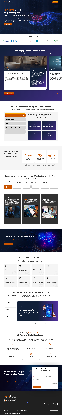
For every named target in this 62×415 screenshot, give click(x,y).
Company (42, 1)
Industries (33, 1)
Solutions (19, 1)
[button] (57, 93)
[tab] (15, 115)
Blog (7, 410)
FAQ (14, 410)
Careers (18, 410)
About (5, 410)
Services (23, 1)
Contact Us (25, 410)
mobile (8, 190)
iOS (24, 199)
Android (26, 199)
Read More (34, 126)
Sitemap (21, 410)
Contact (47, 1)
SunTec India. (13, 400)
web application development (28, 190)
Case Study (37, 2)
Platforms (28, 1)
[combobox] (34, 376)
